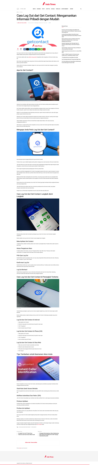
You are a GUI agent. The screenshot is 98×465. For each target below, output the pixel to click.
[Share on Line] (38, 49)
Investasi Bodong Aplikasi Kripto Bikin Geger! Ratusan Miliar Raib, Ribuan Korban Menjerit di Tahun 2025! (71, 35)
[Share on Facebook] (24, 49)
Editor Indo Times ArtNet (22, 22)
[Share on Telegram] (33, 49)
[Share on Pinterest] (44, 49)
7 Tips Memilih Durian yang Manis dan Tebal (70, 57)
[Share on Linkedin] (30, 49)
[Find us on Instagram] (24, 8)
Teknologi (58, 8)
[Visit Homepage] (49, 3)
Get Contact (39, 424)
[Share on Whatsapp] (36, 49)
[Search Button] (80, 8)
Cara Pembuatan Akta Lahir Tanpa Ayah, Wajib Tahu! (71, 59)
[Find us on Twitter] (22, 8)
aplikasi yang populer (33, 57)
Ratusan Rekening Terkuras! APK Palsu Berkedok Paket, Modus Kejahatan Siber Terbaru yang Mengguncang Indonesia (71, 40)
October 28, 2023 (31, 22)
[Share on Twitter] (27, 49)
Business (39, 8)
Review (71, 8)
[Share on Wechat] (41, 49)
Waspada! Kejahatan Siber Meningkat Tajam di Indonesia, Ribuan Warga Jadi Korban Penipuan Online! (70, 44)
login (20, 448)
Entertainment (65, 8)
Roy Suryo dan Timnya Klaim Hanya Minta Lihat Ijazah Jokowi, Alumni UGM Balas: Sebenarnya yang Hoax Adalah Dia (71, 31)
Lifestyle (48, 8)
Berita (34, 8)
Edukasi (53, 8)
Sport (43, 8)
